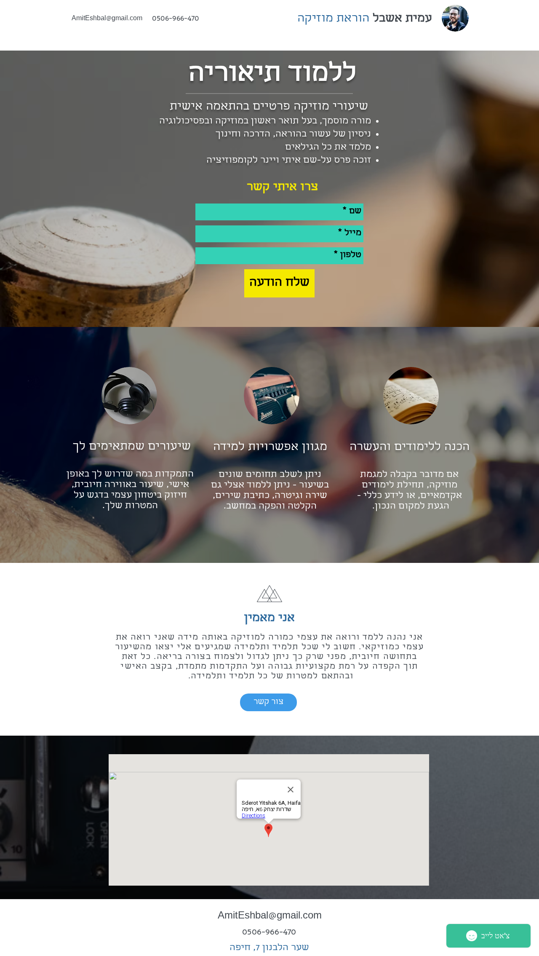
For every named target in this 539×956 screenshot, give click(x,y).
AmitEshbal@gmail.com (107, 19)
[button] (268, 702)
